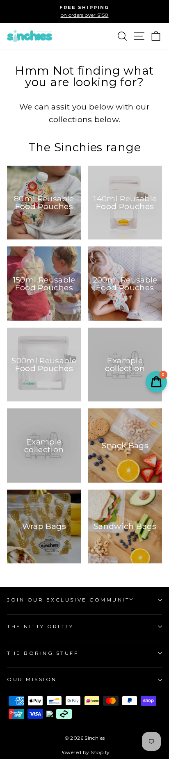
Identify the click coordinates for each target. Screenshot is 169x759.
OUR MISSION (32, 679)
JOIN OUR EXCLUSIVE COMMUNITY (70, 600)
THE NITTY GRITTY (40, 626)
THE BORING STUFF (43, 653)
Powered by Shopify (84, 752)
